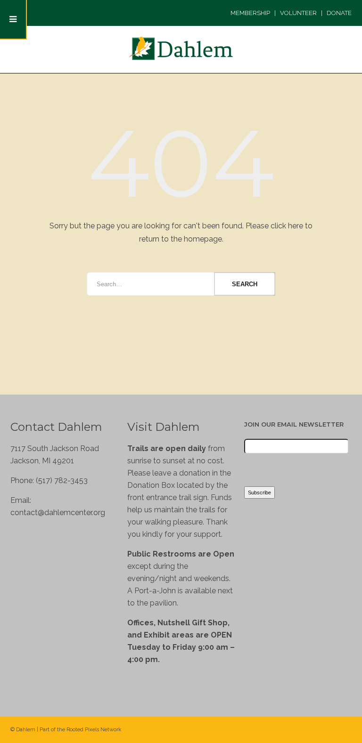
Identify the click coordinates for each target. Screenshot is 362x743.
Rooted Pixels (82, 730)
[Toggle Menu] (13, 20)
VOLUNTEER (298, 12)
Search (244, 284)
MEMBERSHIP (250, 12)
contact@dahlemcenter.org (57, 512)
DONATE (339, 12)
